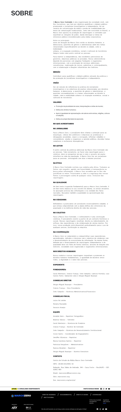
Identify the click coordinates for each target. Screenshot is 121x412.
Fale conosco (106, 401)
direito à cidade (82, 394)
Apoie (104, 403)
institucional (49, 397)
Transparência (93, 401)
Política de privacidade (95, 400)
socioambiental (66, 394)
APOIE (14, 389)
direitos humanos (49, 394)
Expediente (106, 400)
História (91, 403)
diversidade (97, 394)
